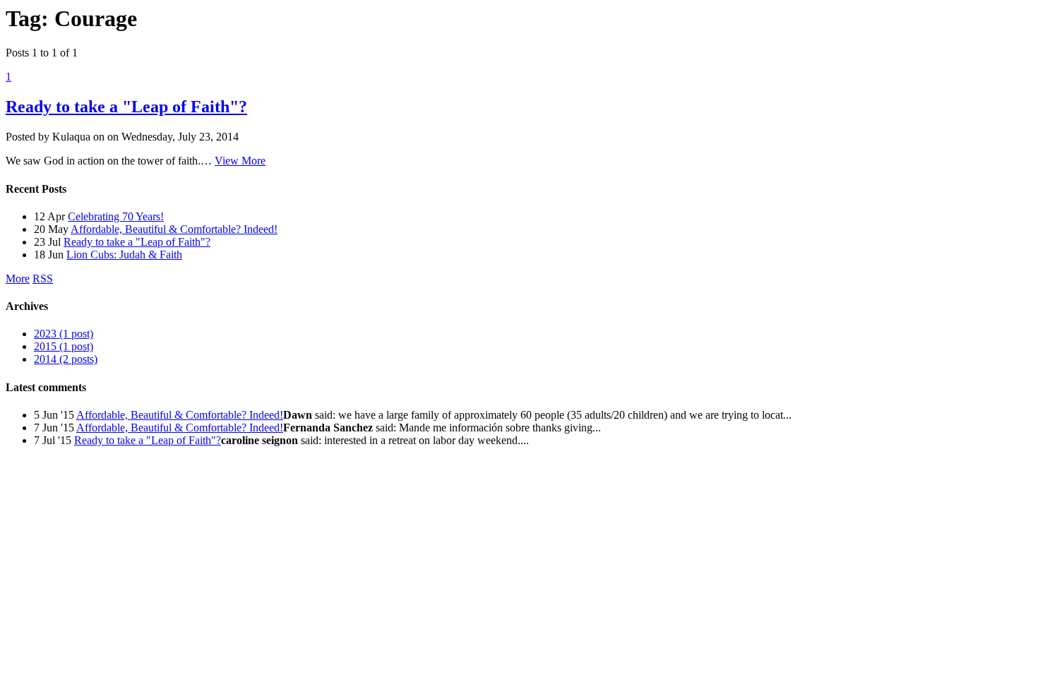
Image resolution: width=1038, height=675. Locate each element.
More (18, 279)
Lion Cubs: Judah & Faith (124, 255)
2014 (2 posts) (65, 359)
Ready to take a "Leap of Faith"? (126, 106)
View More (240, 161)
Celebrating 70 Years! (116, 216)
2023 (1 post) (63, 334)
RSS (42, 279)
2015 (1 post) (63, 346)
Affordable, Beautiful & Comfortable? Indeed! (174, 229)
